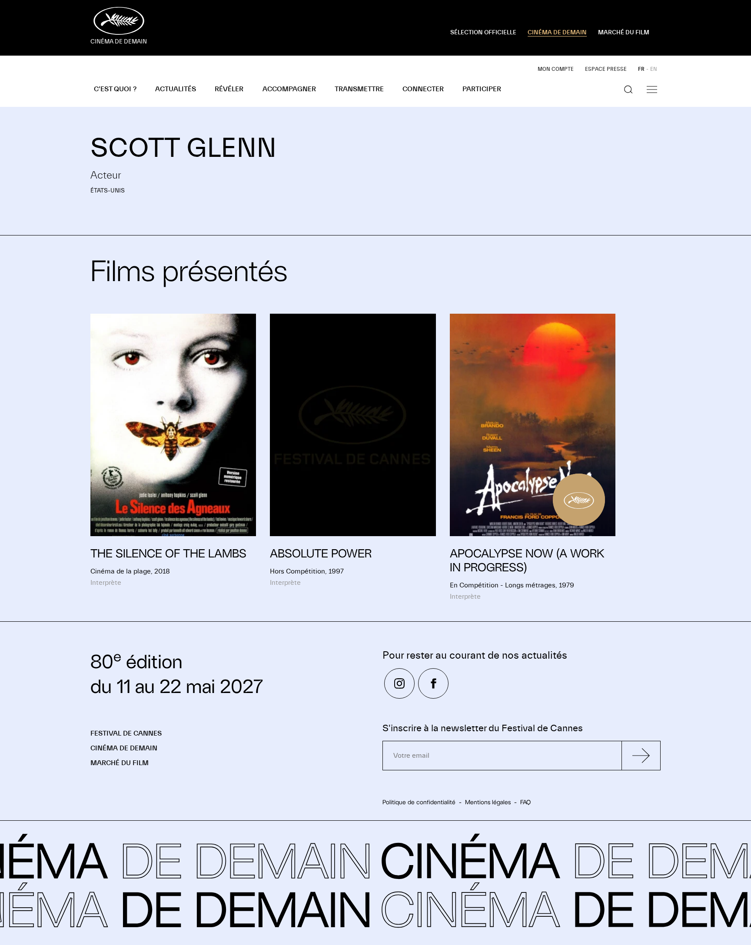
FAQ (525, 802)
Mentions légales (488, 802)
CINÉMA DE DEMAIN (557, 32)
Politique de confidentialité (418, 802)
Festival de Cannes (126, 733)
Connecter (423, 89)
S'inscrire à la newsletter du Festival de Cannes (482, 728)
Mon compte (556, 69)
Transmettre (359, 89)
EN (653, 69)
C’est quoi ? (115, 89)
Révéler (229, 89)
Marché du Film (119, 763)
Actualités (175, 89)
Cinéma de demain (123, 748)
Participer (481, 89)
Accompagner (289, 89)
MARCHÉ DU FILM (623, 32)
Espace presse (606, 69)
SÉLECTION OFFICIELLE (483, 32)
